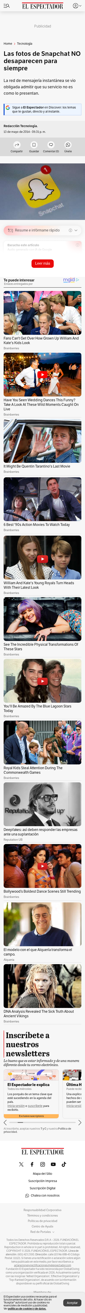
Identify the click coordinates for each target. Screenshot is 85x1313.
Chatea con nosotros (45, 1195)
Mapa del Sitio (42, 1174)
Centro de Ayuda (42, 1226)
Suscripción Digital (42, 1188)
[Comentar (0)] (51, 145)
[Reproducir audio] (10, 256)
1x (76, 262)
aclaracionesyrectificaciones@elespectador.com (42, 1265)
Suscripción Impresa (42, 1181)
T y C (43, 1128)
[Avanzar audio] (69, 263)
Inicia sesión (16, 1106)
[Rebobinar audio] (62, 263)
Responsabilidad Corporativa (42, 1210)
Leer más (42, 263)
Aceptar (72, 1303)
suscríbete (35, 1106)
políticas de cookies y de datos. (27, 1308)
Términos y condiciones (42, 1215)
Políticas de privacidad (42, 1221)
